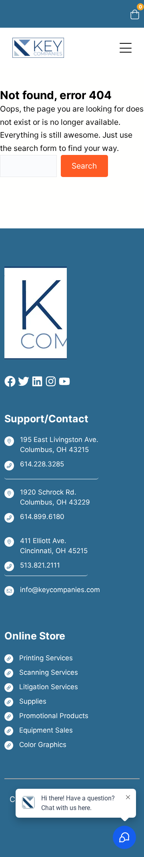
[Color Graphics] (46, 745)
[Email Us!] (52, 590)
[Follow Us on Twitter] (22, 381)
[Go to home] (38, 44)
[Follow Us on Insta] (49, 381)
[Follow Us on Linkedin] (36, 381)
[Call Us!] (51, 464)
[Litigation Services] (46, 687)
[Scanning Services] (46, 673)
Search (84, 166)
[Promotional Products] (46, 716)
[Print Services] (46, 658)
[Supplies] (46, 701)
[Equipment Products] (46, 730)
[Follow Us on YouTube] (63, 381)
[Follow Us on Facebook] (10, 381)
